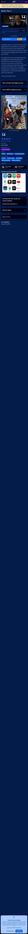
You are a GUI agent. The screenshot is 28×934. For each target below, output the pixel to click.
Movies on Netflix (6, 160)
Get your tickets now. (18, 6)
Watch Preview (15, 20)
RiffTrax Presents (16, 160)
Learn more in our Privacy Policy (14, 927)
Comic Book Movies (19, 153)
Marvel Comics (10, 158)
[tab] (14, 200)
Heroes (3, 158)
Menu (5, 1)
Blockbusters (10, 153)
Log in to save (4, 31)
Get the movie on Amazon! (9, 203)
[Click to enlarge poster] (14, 112)
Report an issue (6, 216)
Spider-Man (19, 158)
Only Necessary (10, 931)
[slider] (1, 139)
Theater (23, 30)
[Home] (14, 2)
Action (3, 153)
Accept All (19, 931)
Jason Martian (16, 130)
